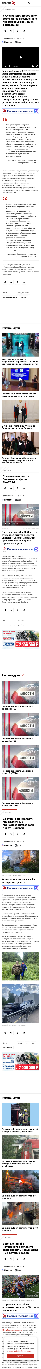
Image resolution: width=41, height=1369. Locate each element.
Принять (20, 1356)
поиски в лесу (7, 1047)
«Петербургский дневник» (12, 1330)
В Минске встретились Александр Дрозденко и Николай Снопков (19, 427)
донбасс (21, 625)
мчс (33, 1043)
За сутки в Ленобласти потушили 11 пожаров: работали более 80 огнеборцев (19, 1163)
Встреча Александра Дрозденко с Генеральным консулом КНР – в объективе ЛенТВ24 (19, 460)
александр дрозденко (10, 297)
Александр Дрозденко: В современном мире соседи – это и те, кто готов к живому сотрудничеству (20, 361)
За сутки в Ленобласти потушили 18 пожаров (20, 1229)
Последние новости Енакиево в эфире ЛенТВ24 (17, 707)
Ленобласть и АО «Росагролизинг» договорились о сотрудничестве (19, 395)
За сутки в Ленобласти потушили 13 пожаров (20, 1197)
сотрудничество (23, 293)
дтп (27, 1043)
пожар (20, 1043)
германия (24, 297)
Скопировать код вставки (31, 70)
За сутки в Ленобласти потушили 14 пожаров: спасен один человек (20, 1130)
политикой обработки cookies (20, 1351)
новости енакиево (9, 625)
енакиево (21, 620)
